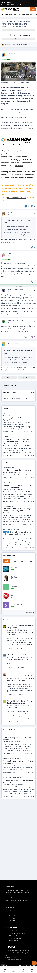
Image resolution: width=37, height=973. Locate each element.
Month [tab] (14, 561)
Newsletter (13, 916)
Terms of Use (13, 913)
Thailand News (14, 931)
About (11, 911)
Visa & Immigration (15, 938)
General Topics (12, 707)
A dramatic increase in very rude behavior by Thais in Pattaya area (15, 417)
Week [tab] (6, 561)
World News (13, 936)
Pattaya (5, 413)
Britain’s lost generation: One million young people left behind (17, 533)
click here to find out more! (21, 177)
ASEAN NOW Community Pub (18, 659)
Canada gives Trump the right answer (17, 470)
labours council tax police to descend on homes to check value (18, 486)
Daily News (5, 88)
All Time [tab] (29, 561)
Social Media (13, 941)
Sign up (7, 900)
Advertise (12, 921)
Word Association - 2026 (16, 655)
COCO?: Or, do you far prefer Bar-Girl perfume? (20, 626)
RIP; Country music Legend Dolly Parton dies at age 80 (18, 762)
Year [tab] (21, 561)
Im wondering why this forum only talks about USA (18, 781)
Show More (29, 612)
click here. (19, 166)
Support (12, 918)
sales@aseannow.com (16, 198)
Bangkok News (22, 45)
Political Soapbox (8, 467)
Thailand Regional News (17, 933)
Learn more (4, 3)
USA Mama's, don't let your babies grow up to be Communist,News (18, 509)
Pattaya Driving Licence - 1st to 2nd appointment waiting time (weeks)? (16, 440)
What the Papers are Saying (11, 483)
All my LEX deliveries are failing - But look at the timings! (20, 702)
